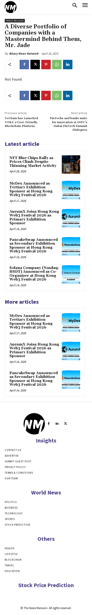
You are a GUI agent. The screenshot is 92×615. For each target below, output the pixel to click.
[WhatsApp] (57, 64)
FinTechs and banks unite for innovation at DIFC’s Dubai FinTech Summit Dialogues (68, 124)
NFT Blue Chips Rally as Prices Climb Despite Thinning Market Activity (32, 162)
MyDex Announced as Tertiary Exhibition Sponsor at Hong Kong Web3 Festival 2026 (31, 189)
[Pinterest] (46, 64)
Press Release (15, 20)
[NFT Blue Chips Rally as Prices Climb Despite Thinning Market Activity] (71, 164)
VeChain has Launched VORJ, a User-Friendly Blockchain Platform (21, 122)
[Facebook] (24, 64)
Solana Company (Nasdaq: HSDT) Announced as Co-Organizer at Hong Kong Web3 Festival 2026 (34, 274)
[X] (35, 64)
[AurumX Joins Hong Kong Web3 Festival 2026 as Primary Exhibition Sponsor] (71, 218)
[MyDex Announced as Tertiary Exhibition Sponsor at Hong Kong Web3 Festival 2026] (71, 190)
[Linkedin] (67, 64)
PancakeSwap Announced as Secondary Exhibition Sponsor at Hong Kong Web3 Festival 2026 (33, 246)
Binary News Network (23, 54)
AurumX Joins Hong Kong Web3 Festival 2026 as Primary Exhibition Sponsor (34, 217)
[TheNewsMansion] (11, 7)
